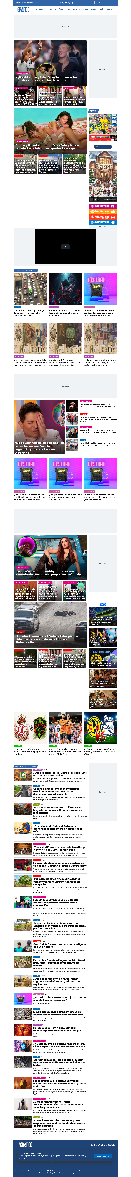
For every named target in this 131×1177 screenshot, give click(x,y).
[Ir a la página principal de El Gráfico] (22, 9)
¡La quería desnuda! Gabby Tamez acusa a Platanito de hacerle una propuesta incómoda (48, 573)
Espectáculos (22, 73)
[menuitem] (59, 3)
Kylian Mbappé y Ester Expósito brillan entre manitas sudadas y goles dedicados (46, 78)
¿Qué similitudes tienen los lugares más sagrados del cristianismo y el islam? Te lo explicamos (57, 981)
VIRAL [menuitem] (68, 9)
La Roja (43, 88)
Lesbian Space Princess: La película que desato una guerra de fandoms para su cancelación (74, 594)
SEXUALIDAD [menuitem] (76, 9)
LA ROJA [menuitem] (34, 9)
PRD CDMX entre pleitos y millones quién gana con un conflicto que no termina (102, 663)
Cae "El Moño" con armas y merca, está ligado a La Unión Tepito (59, 945)
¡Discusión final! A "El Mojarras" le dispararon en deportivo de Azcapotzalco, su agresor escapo (50, 98)
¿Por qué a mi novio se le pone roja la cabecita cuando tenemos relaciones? (59, 999)
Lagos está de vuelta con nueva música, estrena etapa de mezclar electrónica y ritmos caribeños (25, 594)
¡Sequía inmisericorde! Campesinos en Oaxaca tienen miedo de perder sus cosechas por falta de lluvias (59, 926)
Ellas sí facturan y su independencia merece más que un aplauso (102, 683)
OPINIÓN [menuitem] (101, 9)
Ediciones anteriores (103, 147)
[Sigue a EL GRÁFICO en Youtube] (67, 1168)
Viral (36, 804)
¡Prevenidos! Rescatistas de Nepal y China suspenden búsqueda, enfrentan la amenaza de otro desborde (59, 1123)
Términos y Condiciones (73, 1162)
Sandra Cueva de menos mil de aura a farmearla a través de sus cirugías (74, 101)
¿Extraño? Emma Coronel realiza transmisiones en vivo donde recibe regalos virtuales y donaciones (48, 593)
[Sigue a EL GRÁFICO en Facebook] (63, 1168)
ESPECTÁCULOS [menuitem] (59, 9)
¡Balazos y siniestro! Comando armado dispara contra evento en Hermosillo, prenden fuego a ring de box (25, 166)
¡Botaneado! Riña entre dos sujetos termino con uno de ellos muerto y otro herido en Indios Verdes (49, 166)
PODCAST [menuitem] (109, 9)
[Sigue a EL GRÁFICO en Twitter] (65, 1168)
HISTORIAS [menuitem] (48, 9)
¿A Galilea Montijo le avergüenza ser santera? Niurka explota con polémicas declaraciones (59, 1045)
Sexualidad (38, 994)
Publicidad (87, 1162)
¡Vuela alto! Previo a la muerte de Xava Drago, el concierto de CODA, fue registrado (59, 848)
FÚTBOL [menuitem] (85, 9)
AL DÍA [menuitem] (41, 9)
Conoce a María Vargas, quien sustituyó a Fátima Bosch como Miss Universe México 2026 (26, 100)
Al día (66, 156)
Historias (38, 770)
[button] (91, 199)
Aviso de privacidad (47, 1162)
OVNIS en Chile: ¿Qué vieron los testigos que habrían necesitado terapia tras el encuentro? (102, 620)
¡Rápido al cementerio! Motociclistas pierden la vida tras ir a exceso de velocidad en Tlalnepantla (49, 639)
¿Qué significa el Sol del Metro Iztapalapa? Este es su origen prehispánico (60, 774)
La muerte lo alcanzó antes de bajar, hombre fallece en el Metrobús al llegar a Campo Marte (60, 864)
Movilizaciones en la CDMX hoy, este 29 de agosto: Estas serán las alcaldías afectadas (58, 1013)
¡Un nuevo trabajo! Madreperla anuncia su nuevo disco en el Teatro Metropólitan (103, 641)
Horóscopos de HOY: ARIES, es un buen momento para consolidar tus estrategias (57, 1029)
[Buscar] (97, 3)
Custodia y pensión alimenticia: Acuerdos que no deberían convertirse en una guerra (103, 703)
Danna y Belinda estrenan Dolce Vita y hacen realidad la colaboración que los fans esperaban (50, 146)
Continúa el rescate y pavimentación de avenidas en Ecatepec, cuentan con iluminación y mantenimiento (56, 791)
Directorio (59, 1162)
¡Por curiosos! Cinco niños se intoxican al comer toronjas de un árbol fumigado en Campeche (56, 881)
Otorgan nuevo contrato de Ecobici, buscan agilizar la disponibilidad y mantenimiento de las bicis (59, 1062)
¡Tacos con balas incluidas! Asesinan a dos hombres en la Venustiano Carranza (26, 662)
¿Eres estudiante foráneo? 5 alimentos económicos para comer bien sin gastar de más (57, 829)
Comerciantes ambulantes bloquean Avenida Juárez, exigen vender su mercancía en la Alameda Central (75, 165)
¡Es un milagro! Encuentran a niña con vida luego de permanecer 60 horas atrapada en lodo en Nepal (58, 810)
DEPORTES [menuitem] (93, 9)
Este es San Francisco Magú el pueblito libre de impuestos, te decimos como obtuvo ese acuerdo (59, 963)
